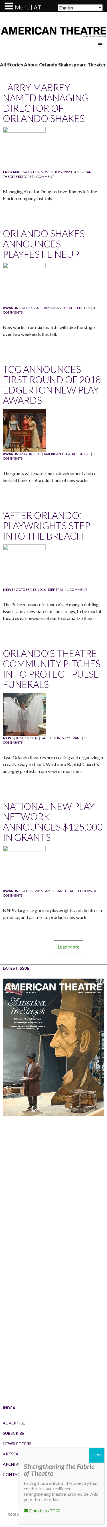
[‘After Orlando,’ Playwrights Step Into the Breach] (24, 565)
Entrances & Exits (21, 172)
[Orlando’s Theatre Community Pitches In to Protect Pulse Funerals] (24, 714)
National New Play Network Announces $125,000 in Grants (53, 821)
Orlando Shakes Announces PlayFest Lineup (44, 244)
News (8, 589)
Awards (10, 308)
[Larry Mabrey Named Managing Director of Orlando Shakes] (24, 148)
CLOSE (96, 1455)
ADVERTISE (14, 1422)
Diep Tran (56, 589)
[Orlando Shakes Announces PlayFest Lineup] (24, 284)
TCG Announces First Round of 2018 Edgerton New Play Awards (52, 384)
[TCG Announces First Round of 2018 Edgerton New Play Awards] (24, 430)
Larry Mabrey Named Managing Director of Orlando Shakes (46, 103)
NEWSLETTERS (17, 1443)
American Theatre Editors (67, 308)
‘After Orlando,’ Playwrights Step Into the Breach (46, 525)
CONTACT (13, 1474)
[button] (10, 6)
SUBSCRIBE (14, 1433)
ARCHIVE (12, 1464)
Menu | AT (28, 7)
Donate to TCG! (44, 1510)
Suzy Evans (71, 738)
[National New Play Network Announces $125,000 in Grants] (24, 867)
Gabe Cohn (50, 738)
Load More (68, 946)
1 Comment (44, 176)
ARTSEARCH (15, 1453)
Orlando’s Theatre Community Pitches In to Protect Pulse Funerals (51, 669)
